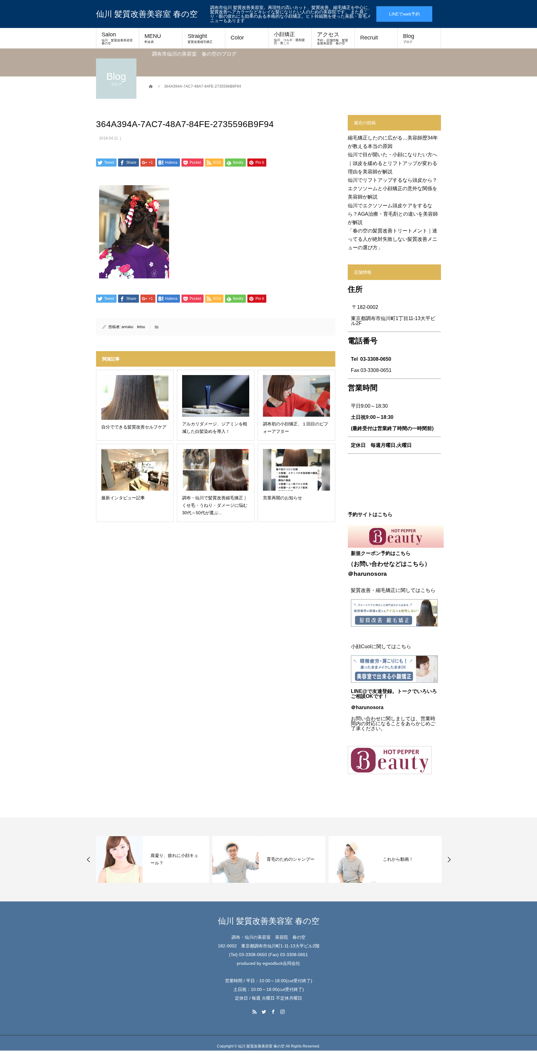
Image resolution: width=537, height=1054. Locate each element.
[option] (152, 859)
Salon (119, 38)
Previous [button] (88, 859)
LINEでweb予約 (404, 13)
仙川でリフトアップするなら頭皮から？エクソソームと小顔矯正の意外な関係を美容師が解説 (392, 188)
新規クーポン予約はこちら (381, 553)
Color (237, 37)
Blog (408, 38)
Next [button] (449, 859)
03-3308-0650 (375, 359)
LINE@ (359, 691)
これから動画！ (398, 859)
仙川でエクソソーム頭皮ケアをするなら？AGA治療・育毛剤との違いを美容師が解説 (393, 214)
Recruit (369, 37)
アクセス (332, 38)
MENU (153, 38)
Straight (200, 38)
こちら (416, 564)
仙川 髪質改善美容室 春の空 (147, 14)
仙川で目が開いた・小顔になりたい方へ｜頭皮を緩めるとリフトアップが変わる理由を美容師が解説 (392, 163)
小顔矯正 (289, 38)
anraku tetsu (133, 327)
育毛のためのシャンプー (290, 859)
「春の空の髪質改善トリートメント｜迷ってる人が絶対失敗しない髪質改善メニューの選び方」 (392, 239)
